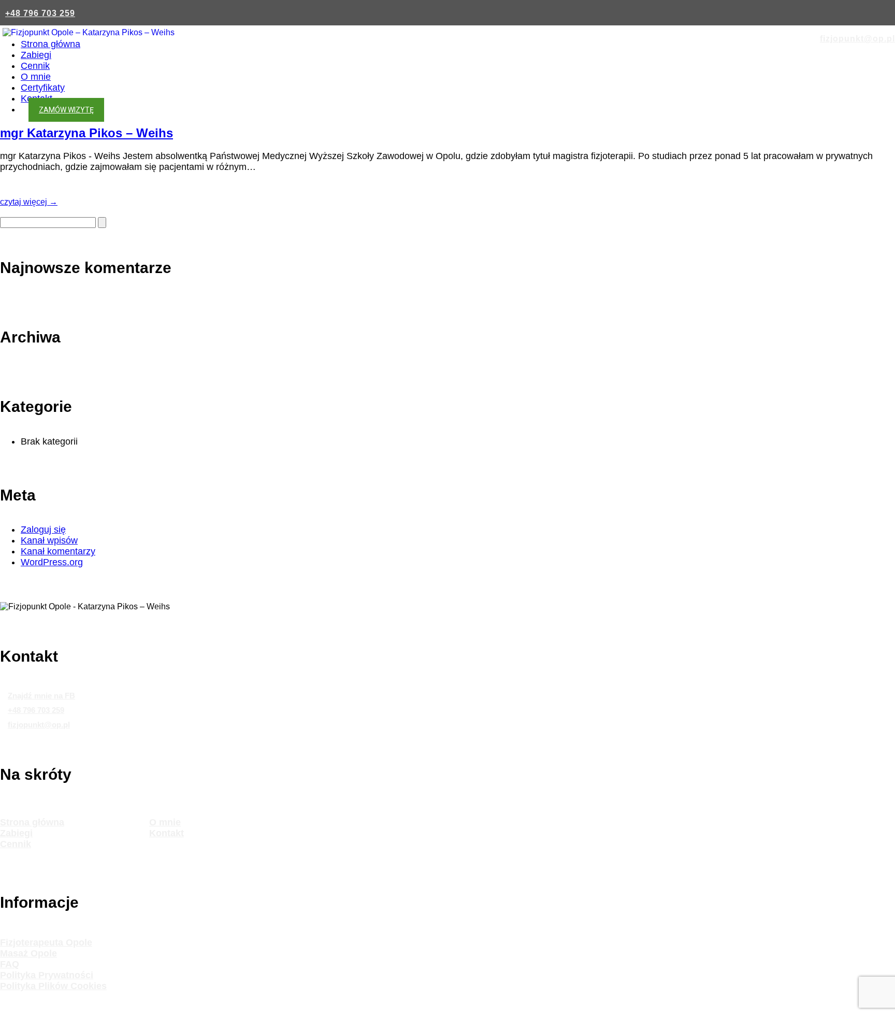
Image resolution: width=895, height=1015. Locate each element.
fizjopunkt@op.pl (857, 38)
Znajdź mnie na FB (41, 695)
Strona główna (50, 44)
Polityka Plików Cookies (53, 986)
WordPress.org (52, 562)
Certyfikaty (43, 87)
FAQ (9, 964)
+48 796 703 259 (40, 13)
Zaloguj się (43, 529)
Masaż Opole (28, 953)
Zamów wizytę (66, 110)
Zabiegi (36, 55)
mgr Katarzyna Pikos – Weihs (86, 133)
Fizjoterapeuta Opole (46, 942)
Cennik (35, 66)
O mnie (36, 77)
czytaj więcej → (28, 201)
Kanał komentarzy (58, 551)
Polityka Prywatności (46, 975)
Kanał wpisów (49, 540)
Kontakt (166, 833)
